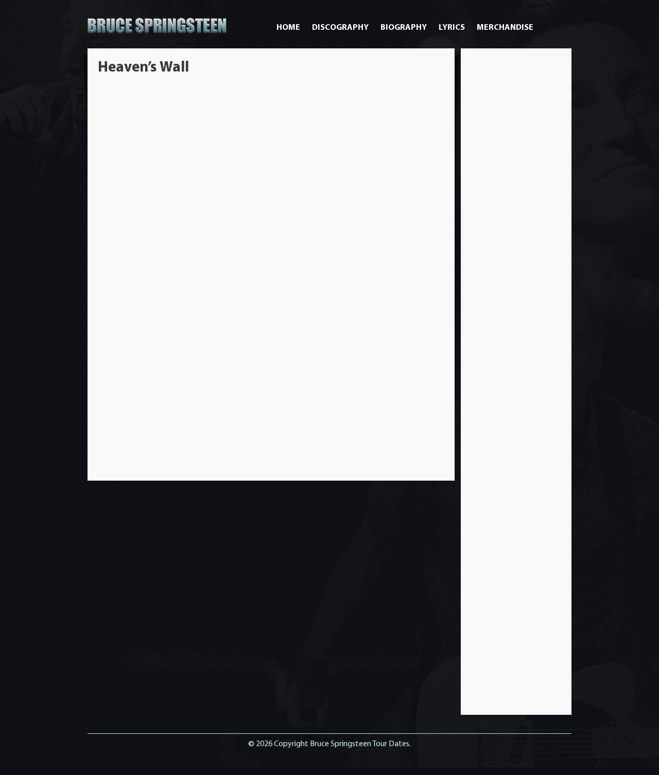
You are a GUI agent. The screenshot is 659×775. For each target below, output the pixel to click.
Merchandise (505, 28)
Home (288, 28)
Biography (403, 28)
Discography (340, 28)
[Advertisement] (516, 213)
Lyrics (452, 28)
